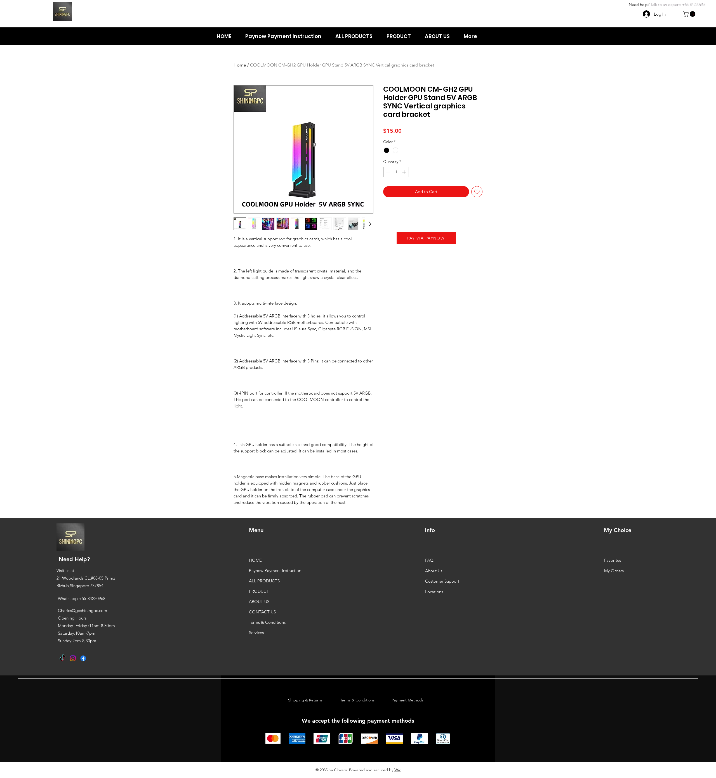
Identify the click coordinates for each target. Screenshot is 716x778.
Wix (397, 769)
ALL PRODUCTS (264, 581)
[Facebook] (83, 658)
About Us (433, 570)
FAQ (429, 560)
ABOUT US (259, 601)
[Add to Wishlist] (477, 192)
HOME (255, 560)
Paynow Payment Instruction (275, 570)
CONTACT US (262, 612)
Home (240, 65)
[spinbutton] (396, 172)
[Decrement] (387, 172)
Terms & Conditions (267, 622)
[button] (690, 14)
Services (256, 632)
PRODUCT (259, 591)
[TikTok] (62, 658)
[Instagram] (73, 658)
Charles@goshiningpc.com (82, 610)
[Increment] (404, 172)
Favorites (612, 560)
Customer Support (442, 581)
